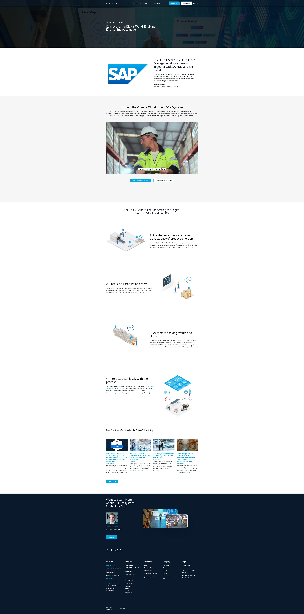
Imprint (184, 568)
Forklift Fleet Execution (113, 585)
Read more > (110, 463)
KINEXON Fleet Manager (132, 568)
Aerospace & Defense (128, 587)
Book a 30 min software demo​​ (140, 180)
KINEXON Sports (168, 576)
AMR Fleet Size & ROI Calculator (150, 577)
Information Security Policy (188, 571)
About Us (166, 565)
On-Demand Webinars (150, 573)
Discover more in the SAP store (163, 180)
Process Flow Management (110, 571)
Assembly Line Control (113, 575)
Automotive (128, 583)
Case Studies (148, 568)
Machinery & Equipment (129, 591)
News (164, 578)
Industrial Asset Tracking (113, 568)
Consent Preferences (188, 575)
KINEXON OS (129, 565)
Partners (165, 570)
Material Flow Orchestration (110, 589)
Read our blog (112, 481)
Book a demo (186, 3)
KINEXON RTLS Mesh (131, 574)
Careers (165, 568)
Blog (145, 565)
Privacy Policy (186, 565)
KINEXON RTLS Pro (131, 571)
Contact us (174, 3)
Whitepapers (148, 570)
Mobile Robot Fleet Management (111, 582)
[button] (130, 3)
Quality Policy (186, 578)
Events (165, 573)
